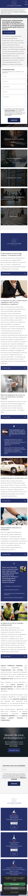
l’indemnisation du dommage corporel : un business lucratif (11, 254)
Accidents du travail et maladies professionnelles (12, 624)
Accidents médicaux (14, 158)
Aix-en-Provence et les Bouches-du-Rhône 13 (14, 594)
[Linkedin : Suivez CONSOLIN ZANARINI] (14, 823)
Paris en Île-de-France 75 (11, 590)
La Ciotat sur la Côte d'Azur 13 (12, 586)
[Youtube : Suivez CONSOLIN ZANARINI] (16, 823)
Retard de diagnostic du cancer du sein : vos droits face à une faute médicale (13, 397)
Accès (14, 827)
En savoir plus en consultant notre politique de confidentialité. (15, 114)
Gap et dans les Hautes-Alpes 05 (13, 597)
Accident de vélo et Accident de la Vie (14, 478)
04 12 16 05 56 (14, 821)
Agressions (14, 216)
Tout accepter (14, 884)
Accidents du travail (14, 178)
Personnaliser (14, 892)
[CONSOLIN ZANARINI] (14, 4)
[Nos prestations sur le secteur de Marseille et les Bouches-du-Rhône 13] (5, 432)
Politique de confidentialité (10, 778)
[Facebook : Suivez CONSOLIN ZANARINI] (11, 823)
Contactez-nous (14, 750)
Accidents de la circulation (14, 139)
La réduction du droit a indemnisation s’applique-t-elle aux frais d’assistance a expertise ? (14, 302)
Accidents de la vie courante (14, 197)
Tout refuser (14, 888)
